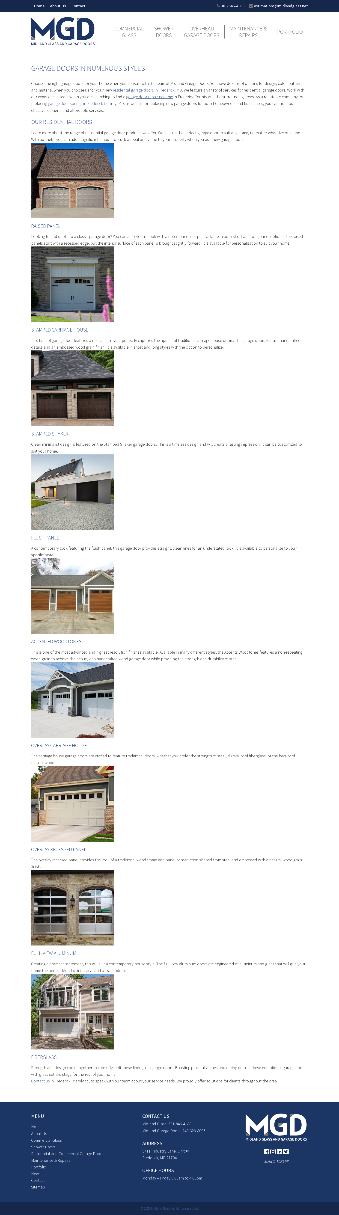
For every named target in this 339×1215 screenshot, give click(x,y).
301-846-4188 (232, 6)
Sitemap (38, 1187)
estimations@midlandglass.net (281, 6)
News (36, 1173)
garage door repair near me (149, 96)
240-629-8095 (193, 1130)
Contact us (40, 1081)
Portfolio (290, 32)
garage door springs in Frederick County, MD (86, 103)
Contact (78, 6)
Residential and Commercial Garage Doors (67, 1153)
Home (39, 6)
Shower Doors (164, 32)
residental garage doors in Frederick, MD (147, 90)
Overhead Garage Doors (201, 32)
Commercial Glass (129, 32)
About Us (58, 6)
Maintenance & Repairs (248, 32)
